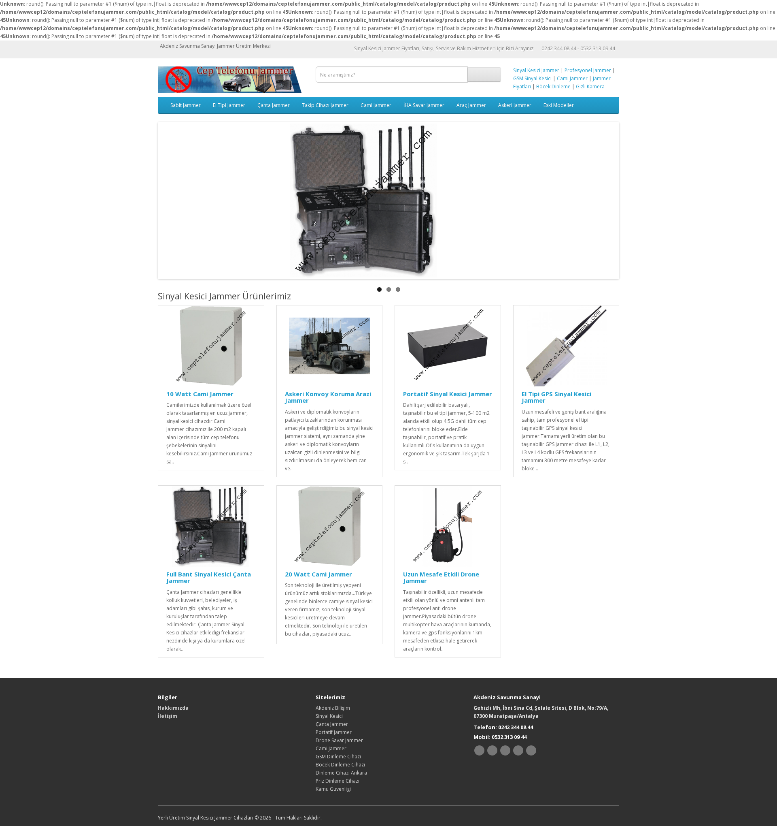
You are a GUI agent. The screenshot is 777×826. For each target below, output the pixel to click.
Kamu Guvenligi (333, 788)
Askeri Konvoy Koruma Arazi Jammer (328, 397)
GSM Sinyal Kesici (532, 78)
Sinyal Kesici (329, 716)
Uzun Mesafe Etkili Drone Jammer (441, 577)
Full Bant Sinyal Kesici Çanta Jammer (208, 577)
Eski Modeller (558, 105)
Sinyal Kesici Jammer (536, 70)
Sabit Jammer (185, 105)
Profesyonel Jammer (588, 70)
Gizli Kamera (590, 86)
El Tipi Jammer (229, 105)
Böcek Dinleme (553, 86)
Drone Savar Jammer (339, 740)
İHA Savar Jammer (423, 105)
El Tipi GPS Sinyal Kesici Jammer (556, 397)
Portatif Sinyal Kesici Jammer (447, 394)
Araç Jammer (471, 105)
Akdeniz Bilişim (333, 707)
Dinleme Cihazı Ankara (341, 772)
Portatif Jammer (334, 732)
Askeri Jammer (514, 105)
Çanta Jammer (273, 105)
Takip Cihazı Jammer (325, 105)
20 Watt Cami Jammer (318, 574)
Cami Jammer (572, 78)
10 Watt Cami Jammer (200, 394)
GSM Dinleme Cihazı (338, 756)
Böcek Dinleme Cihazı (340, 764)
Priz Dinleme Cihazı (337, 780)
